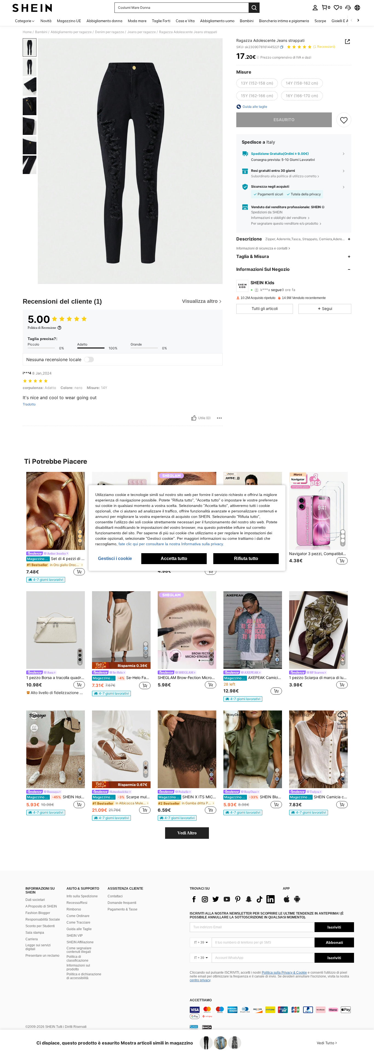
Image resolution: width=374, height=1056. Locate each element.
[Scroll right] (358, 20)
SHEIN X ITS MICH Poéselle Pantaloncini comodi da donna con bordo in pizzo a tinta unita (187, 797)
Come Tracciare (78, 922)
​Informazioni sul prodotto (78, 967)
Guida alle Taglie (79, 929)
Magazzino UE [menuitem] (69, 21)
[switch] (89, 359)
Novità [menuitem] (46, 21)
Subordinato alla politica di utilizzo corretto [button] (284, 176)
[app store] (286, 902)
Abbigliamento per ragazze (71, 32)
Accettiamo (201, 1000)
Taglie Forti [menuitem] (161, 21)
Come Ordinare (78, 916)
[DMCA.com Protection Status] (207, 1027)
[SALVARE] (343, 119)
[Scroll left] (351, 20)
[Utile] (194, 418)
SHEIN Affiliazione (80, 942)
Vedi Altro (187, 833)
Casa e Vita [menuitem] (185, 21)
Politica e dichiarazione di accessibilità (84, 976)
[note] (45, 579)
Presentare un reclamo (42, 956)
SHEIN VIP (75, 936)
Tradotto (29, 404)
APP (286, 888)
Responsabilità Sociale (42, 919)
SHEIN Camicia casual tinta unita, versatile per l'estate (319, 797)
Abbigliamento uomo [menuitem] (217, 21)
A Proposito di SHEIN (41, 906)
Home (27, 32)
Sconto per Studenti (40, 926)
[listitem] (55, 527)
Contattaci (115, 896)
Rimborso (74, 909)
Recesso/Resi (77, 903)
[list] (233, 899)
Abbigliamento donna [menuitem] (104, 21)
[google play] (297, 902)
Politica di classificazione (77, 958)
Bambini (41, 32)
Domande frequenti (122, 903)
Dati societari (35, 900)
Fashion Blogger (37, 913)
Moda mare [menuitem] (137, 21)
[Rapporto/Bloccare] (219, 418)
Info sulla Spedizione (82, 896)
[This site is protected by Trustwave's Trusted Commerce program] (194, 1027)
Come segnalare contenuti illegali (79, 950)
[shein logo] (32, 7)
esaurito (284, 119)
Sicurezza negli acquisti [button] (270, 186)
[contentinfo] (272, 1013)
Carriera (31, 939)
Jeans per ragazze (141, 32)
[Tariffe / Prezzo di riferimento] (257, 57)
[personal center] (315, 7)
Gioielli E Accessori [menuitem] (346, 21)
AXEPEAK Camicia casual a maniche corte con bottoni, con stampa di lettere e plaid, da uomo (253, 677)
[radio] (257, 83)
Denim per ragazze (109, 32)
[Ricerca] (254, 7)
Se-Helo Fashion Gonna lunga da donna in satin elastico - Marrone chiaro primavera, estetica (122, 677)
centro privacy (200, 980)
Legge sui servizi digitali (38, 947)
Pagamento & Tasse (122, 909)
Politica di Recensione (42, 328)
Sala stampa (34, 933)
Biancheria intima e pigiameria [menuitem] (284, 21)
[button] (348, 7)
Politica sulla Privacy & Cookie (284, 972)
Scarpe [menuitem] (320, 21)
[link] (325, 7)
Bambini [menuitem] (247, 21)
